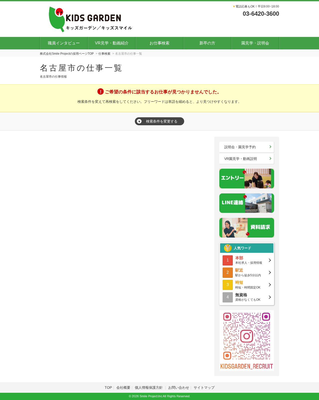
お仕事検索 (159, 43)
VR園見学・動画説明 (240, 159)
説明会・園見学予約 (240, 147)
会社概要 (123, 388)
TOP (108, 388)
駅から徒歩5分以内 (248, 272)
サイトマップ (204, 388)
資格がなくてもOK (247, 297)
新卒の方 (207, 43)
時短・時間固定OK (247, 284)
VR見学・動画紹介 (112, 43)
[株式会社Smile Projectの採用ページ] (89, 18)
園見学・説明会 (255, 43)
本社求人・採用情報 (248, 260)
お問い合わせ (178, 388)
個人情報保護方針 (149, 388)
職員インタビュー (64, 43)
